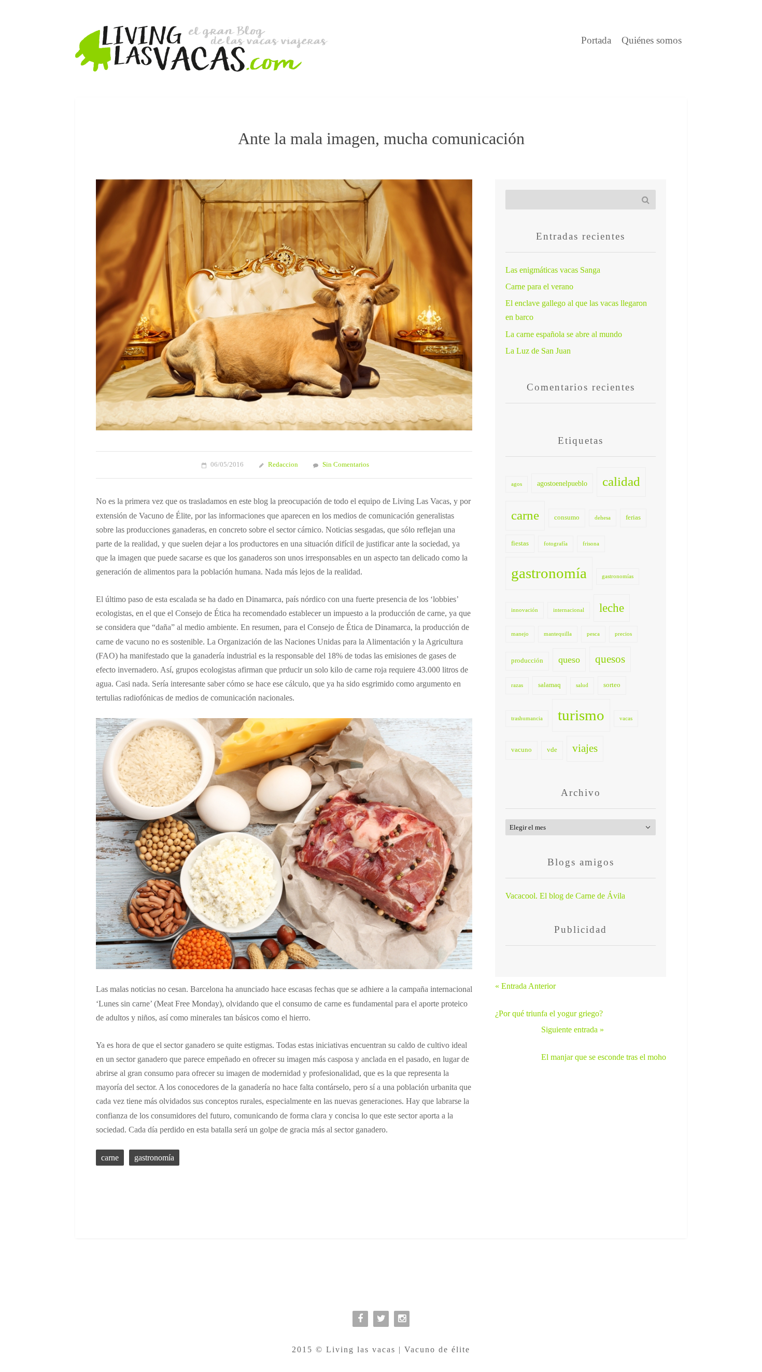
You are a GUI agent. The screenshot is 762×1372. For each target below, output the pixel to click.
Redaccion (283, 464)
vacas (625, 718)
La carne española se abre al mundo (563, 334)
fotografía (556, 544)
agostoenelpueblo (562, 483)
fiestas (520, 543)
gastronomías (617, 576)
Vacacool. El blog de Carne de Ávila (565, 895)
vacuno (521, 749)
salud (582, 685)
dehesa (603, 518)
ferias (633, 517)
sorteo (611, 685)
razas (517, 685)
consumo (567, 517)
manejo (520, 634)
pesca (593, 634)
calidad (621, 481)
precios (623, 634)
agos (516, 484)
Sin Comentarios (345, 464)
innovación (524, 610)
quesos (610, 659)
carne (110, 1157)
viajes (585, 748)
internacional (568, 610)
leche (611, 607)
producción (527, 660)
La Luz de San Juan (538, 350)
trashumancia (527, 718)
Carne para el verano (539, 286)
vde (552, 749)
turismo (581, 715)
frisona (591, 544)
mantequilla (558, 634)
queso (569, 659)
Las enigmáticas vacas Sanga (552, 269)
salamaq (549, 685)
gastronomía (154, 1157)
